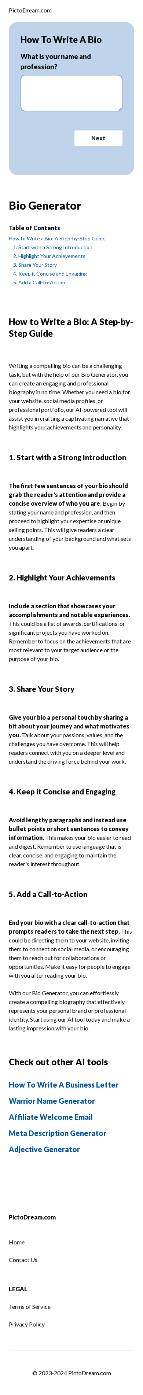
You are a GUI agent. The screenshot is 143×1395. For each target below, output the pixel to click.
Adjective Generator (44, 1149)
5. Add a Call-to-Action (39, 282)
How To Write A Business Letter (63, 1084)
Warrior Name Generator (52, 1100)
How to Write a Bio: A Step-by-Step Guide (57, 238)
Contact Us (23, 1259)
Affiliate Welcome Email (51, 1116)
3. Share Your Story (35, 265)
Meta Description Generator (57, 1133)
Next (98, 137)
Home (17, 1242)
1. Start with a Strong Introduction (52, 247)
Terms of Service (30, 1306)
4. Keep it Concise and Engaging (50, 273)
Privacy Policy (27, 1324)
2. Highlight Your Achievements (49, 256)
